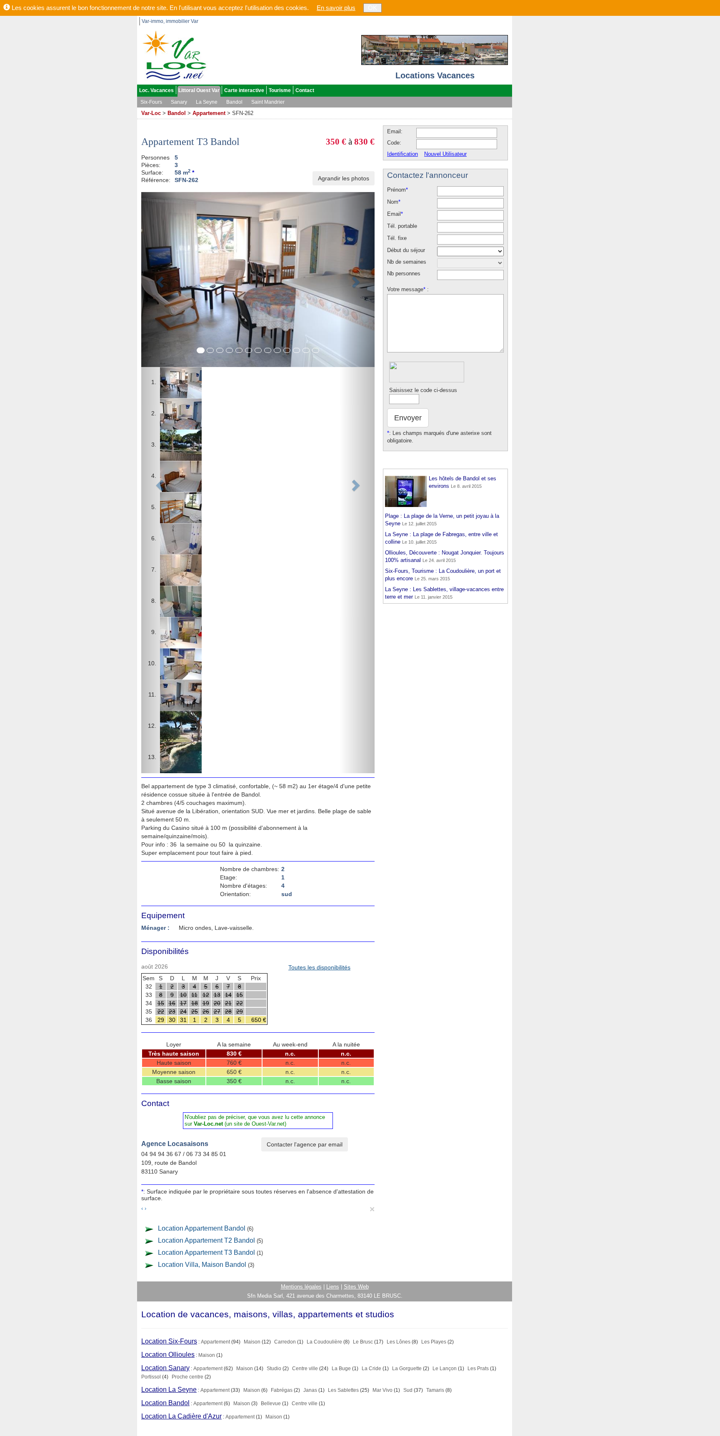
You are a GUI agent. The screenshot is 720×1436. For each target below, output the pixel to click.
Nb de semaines (406, 262)
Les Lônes (398, 1342)
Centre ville (305, 1368)
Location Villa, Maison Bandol (202, 1264)
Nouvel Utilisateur (445, 154)
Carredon (285, 1342)
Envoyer (408, 418)
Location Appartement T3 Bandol (206, 1252)
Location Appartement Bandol (201, 1228)
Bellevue (271, 1403)
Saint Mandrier (268, 102)
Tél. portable (402, 226)
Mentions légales (301, 1287)
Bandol (234, 102)
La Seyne (207, 102)
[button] (158, 482)
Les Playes (433, 1342)
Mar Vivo (382, 1390)
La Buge (341, 1368)
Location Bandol (165, 1402)
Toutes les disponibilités (319, 967)
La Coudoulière (324, 1342)
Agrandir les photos (343, 178)
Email (395, 214)
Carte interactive (244, 90)
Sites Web (356, 1287)
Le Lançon (444, 1368)
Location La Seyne (169, 1389)
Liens (332, 1287)
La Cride (371, 1368)
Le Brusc (363, 1342)
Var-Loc (151, 113)
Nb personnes (403, 273)
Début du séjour (406, 250)
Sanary (179, 102)
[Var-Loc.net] (172, 55)
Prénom (397, 190)
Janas (310, 1390)
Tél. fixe (397, 238)
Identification (402, 154)
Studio (274, 1368)
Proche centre (187, 1377)
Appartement (208, 113)
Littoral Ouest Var (199, 90)
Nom (393, 202)
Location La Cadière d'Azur (181, 1416)
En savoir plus (336, 7)
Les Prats (478, 1368)
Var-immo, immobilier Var (170, 21)
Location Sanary (165, 1367)
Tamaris (435, 1390)
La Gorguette (407, 1368)
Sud (407, 1390)
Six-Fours (151, 102)
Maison (252, 1342)
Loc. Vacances (156, 90)
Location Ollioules (168, 1354)
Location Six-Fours (169, 1341)
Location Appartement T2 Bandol (206, 1240)
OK (372, 7)
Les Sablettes (343, 1390)
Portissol (151, 1377)
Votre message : (408, 289)
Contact (304, 90)
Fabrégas (281, 1390)
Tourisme (280, 90)
